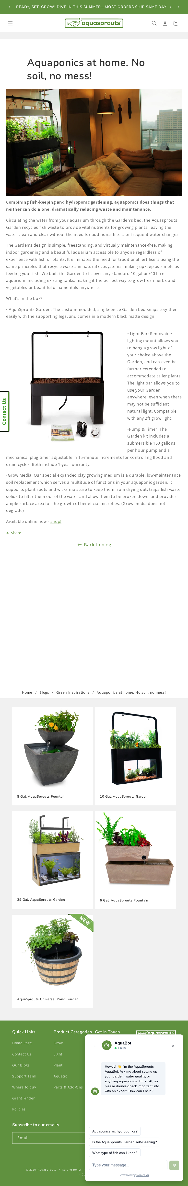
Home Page (22, 1043)
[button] (10, 23)
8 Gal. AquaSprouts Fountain (41, 796)
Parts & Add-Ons (68, 1087)
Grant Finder (23, 1098)
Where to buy (24, 1087)
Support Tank (24, 1076)
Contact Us (21, 1054)
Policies (19, 1109)
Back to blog (97, 545)
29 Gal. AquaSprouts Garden (41, 900)
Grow (58, 1043)
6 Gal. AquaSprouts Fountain (124, 900)
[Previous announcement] (9, 6)
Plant (58, 1065)
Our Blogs (21, 1065)
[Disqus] (94, 614)
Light (58, 1054)
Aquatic (60, 1076)
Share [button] (16, 532)
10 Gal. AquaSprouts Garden (124, 796)
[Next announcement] (178, 6)
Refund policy (72, 1169)
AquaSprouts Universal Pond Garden (48, 999)
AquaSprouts (47, 1169)
